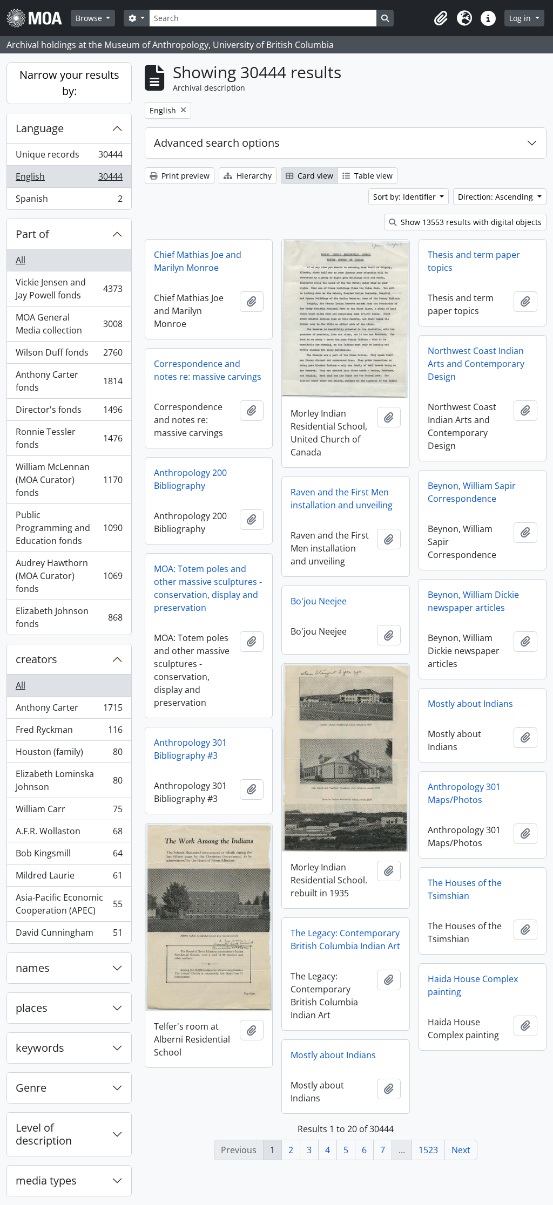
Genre (31, 1087)
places (32, 1007)
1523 (428, 1150)
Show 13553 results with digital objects (470, 222)
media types (46, 1180)
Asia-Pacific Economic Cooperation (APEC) (69, 903)
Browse (90, 18)
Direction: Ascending (496, 197)
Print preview (184, 176)
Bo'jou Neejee (319, 601)
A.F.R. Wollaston (69, 833)
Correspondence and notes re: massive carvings (207, 370)
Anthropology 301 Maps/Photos (464, 793)
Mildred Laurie (69, 878)
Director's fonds (69, 412)
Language (40, 128)
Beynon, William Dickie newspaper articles (473, 601)
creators (36, 659)
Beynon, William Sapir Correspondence (472, 492)
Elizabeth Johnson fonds (69, 617)
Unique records (69, 157)
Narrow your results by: (69, 82)
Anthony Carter (69, 710)
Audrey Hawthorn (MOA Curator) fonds (69, 576)
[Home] (38, 18)
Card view (314, 176)
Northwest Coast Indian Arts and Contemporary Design (476, 364)
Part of (32, 234)
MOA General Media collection (69, 323)
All (20, 260)
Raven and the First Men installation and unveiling (342, 498)
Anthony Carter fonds (69, 381)
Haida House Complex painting (473, 985)
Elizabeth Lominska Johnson (69, 780)
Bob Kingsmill (69, 855)
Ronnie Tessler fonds (69, 438)
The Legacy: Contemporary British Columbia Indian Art (345, 939)
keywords (40, 1047)
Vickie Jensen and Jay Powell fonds (69, 288)
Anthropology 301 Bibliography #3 (190, 749)
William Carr (69, 811)
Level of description (44, 1134)
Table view (372, 176)
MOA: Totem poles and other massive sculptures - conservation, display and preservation (208, 588)
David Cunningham (69, 935)
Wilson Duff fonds (69, 355)
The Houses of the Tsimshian (465, 889)
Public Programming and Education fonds (69, 528)
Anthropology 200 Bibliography (190, 479)
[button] (441, 18)
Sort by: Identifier (405, 197)
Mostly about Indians (470, 704)
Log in (521, 18)
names (33, 968)
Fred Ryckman (69, 732)
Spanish (69, 201)
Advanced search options (217, 142)
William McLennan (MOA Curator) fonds (69, 480)
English (69, 179)
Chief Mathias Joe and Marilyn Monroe (197, 261)
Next (460, 1150)
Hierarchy (253, 176)
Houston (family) (69, 754)
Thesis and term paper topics (474, 261)
